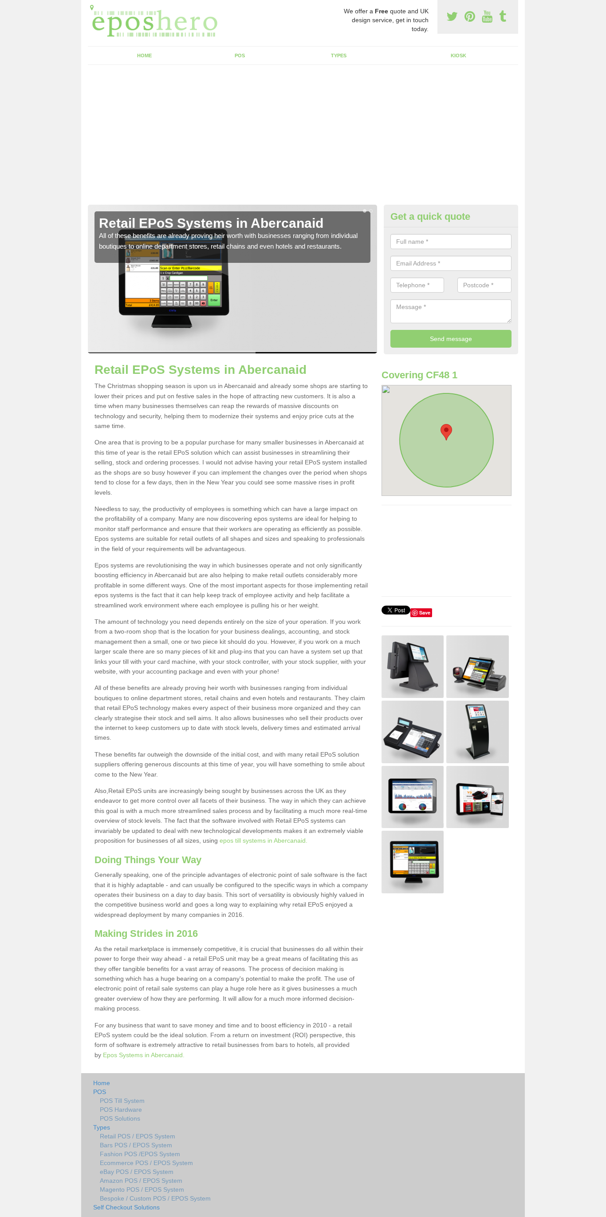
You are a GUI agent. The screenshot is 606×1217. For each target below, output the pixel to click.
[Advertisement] (303, 138)
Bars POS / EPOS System (136, 1145)
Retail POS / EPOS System (137, 1136)
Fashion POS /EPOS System (140, 1154)
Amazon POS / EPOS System (141, 1180)
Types (338, 55)
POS (240, 55)
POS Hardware (121, 1109)
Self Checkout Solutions (126, 1207)
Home (144, 55)
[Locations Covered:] (92, 7)
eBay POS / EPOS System (136, 1171)
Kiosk (458, 55)
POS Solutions (120, 1118)
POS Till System (122, 1100)
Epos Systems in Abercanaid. (144, 1054)
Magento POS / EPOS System (142, 1189)
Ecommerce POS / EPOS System (146, 1162)
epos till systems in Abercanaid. (263, 840)
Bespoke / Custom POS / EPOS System (155, 1198)
